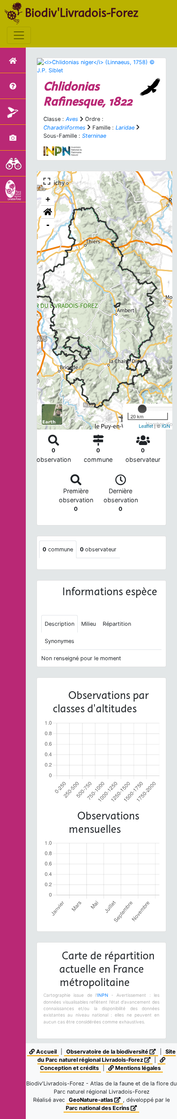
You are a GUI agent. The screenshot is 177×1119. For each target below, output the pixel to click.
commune (58, 549)
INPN (102, 995)
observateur (98, 549)
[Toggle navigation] (19, 35)
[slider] (142, 409)
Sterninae (94, 136)
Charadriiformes (64, 127)
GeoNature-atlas (91, 1100)
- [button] (48, 224)
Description (59, 624)
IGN (166, 425)
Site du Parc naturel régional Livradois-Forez (106, 1055)
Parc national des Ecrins (98, 1108)
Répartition (117, 624)
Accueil (46, 1051)
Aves (72, 119)
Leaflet (146, 425)
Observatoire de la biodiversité (108, 1051)
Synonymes (59, 641)
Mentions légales (137, 1068)
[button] (47, 212)
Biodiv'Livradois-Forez (81, 12)
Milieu (88, 624)
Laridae (125, 127)
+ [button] (48, 199)
